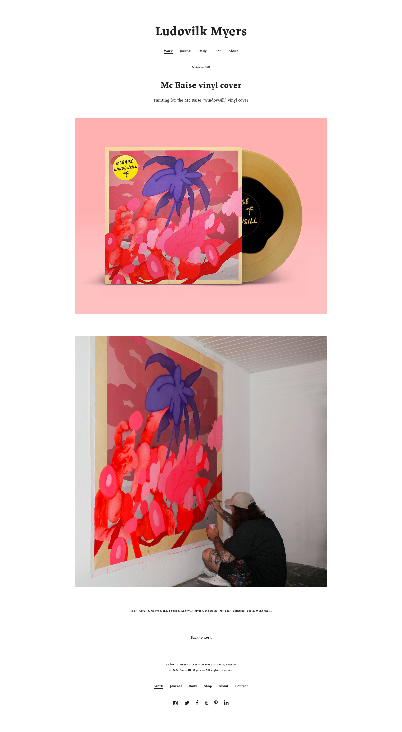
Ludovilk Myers (201, 32)
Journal (185, 51)
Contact (241, 686)
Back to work (201, 637)
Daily (202, 51)
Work (168, 51)
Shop (218, 51)
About (233, 51)
